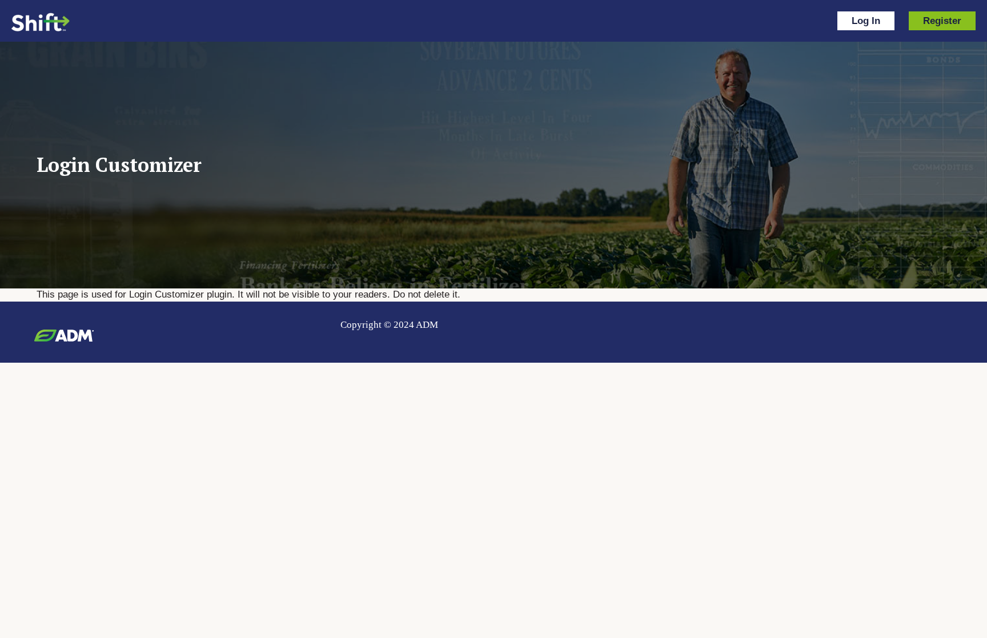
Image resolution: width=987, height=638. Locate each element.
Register (942, 20)
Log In (866, 20)
